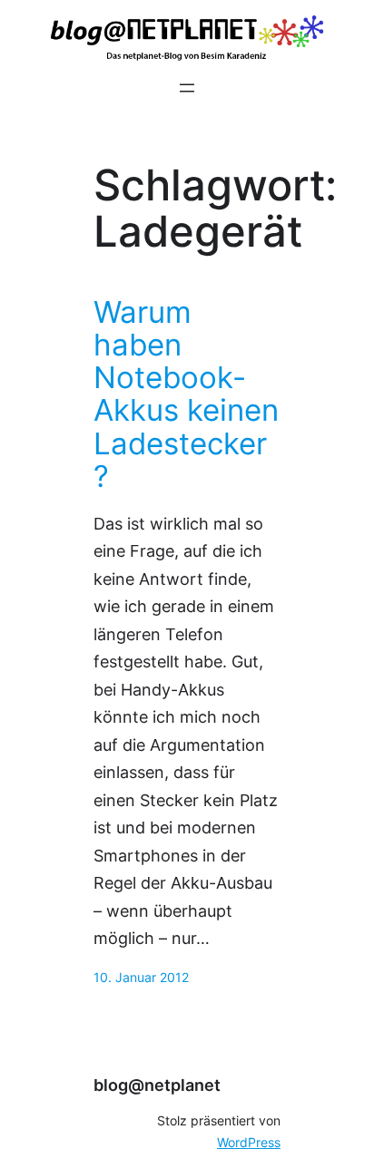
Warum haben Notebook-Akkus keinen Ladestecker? (186, 394)
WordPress (248, 1142)
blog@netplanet (157, 1085)
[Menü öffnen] (187, 88)
